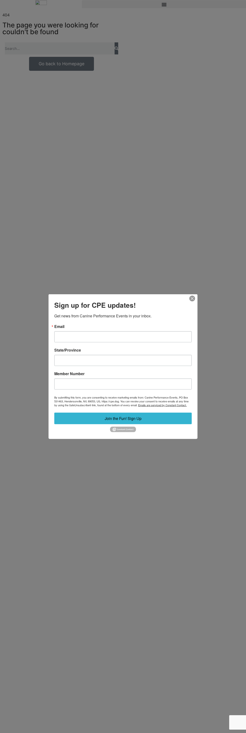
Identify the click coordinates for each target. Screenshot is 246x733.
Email (59, 326)
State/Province (67, 350)
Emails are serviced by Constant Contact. (162, 405)
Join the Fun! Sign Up (123, 418)
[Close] (192, 298)
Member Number (69, 374)
